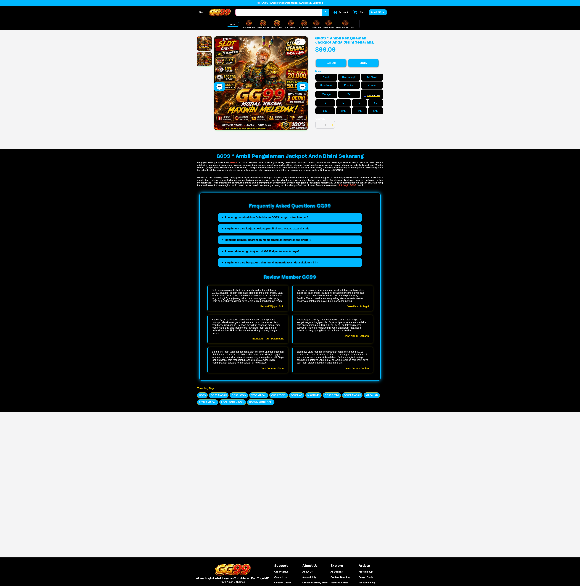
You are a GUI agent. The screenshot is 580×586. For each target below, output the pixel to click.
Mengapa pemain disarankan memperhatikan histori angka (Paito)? (268, 239)
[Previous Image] (219, 86)
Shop (201, 12)
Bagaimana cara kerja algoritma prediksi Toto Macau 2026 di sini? (267, 228)
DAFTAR (331, 63)
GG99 (233, 162)
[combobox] (278, 12)
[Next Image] (302, 86)
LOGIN (363, 63)
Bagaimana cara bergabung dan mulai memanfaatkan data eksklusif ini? (271, 262)
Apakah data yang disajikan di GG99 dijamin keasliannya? (262, 251)
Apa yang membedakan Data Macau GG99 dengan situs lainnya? (266, 217)
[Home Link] (220, 12)
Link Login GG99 (347, 185)
